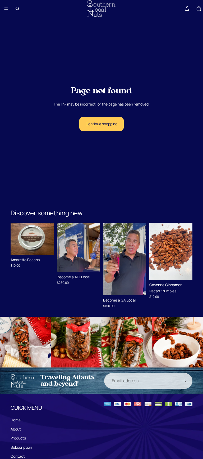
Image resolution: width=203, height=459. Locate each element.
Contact (18, 456)
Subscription (21, 447)
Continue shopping (101, 123)
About (16, 429)
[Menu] (6, 9)
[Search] (17, 9)
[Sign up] (184, 380)
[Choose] (45, 246)
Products (18, 438)
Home (16, 419)
